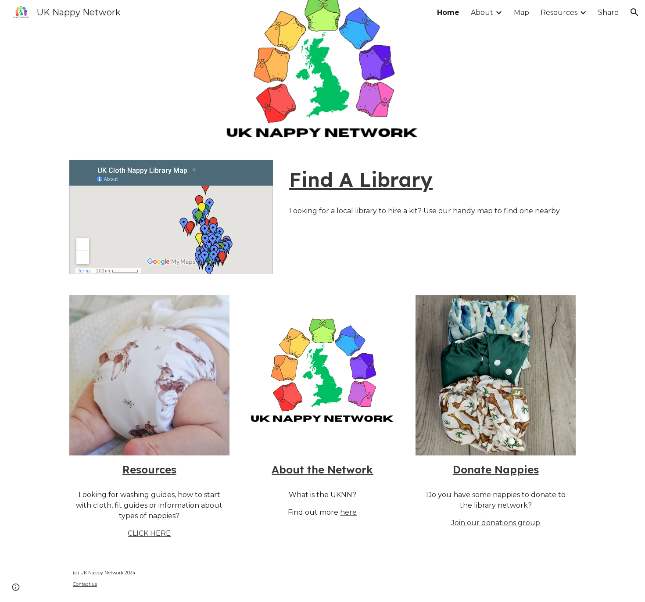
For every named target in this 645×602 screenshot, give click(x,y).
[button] (634, 12)
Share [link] (608, 12)
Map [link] (521, 12)
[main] (431, 180)
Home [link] (448, 12)
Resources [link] (559, 12)
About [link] (482, 12)
